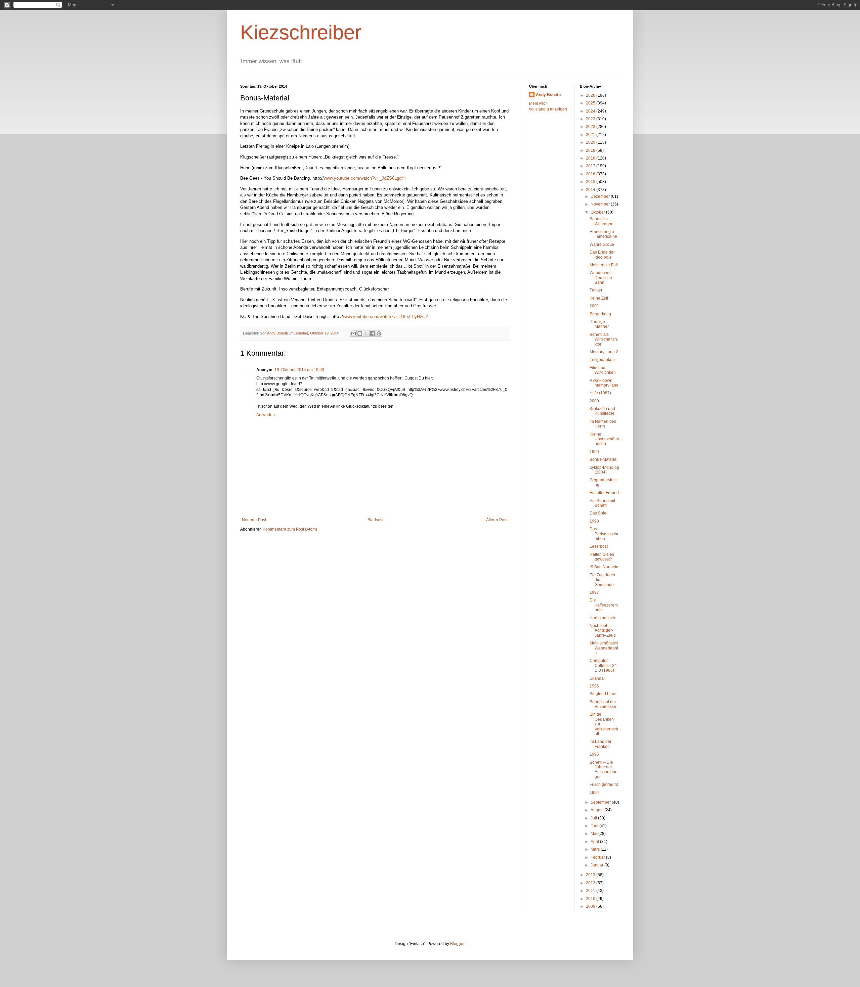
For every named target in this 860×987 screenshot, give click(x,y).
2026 (591, 95)
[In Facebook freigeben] (372, 333)
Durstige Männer (599, 324)
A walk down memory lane (604, 383)
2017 (591, 166)
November (601, 204)
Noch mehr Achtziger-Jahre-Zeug (603, 630)
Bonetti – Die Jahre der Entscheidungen (603, 769)
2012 (591, 883)
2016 (591, 174)
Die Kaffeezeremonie (604, 605)
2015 (591, 181)
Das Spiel (598, 513)
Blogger (457, 943)
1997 (594, 592)
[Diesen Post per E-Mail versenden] (353, 333)
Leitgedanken (602, 359)
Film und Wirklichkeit (602, 370)
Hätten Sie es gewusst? (602, 557)
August (597, 810)
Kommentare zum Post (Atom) (290, 529)
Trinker (596, 290)
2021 (591, 134)
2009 (591, 906)
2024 (591, 111)
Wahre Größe (602, 244)
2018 (591, 158)
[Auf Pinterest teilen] (379, 333)
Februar (598, 857)
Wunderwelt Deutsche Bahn (601, 277)
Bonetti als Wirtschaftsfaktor (604, 339)
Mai (594, 833)
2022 (591, 126)
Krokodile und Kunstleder (602, 411)
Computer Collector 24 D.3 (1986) (603, 665)
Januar (597, 865)
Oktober (598, 212)
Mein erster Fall (604, 265)
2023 (591, 119)
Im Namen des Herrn (603, 424)
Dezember (601, 196)
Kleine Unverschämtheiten (604, 439)
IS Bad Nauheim (604, 567)
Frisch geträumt (604, 784)
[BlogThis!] (359, 333)
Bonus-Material (603, 459)
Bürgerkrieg (600, 314)
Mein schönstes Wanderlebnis (604, 648)
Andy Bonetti (548, 94)
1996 (594, 686)
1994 (594, 792)
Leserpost (599, 546)
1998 (594, 521)
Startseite (376, 520)
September (601, 802)
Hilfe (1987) (600, 393)
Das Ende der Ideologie (602, 254)
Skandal (597, 678)
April (595, 841)
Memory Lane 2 (604, 352)
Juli (594, 818)
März (596, 849)
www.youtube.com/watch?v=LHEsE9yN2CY (385, 316)
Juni (595, 825)
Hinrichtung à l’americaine (603, 234)
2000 (594, 401)
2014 (591, 189)
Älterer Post (496, 520)
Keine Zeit (599, 298)
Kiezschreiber (300, 32)
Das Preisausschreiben (604, 534)
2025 (591, 103)
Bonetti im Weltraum (601, 221)
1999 (594, 451)
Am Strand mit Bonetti (602, 503)
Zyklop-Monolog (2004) (604, 470)
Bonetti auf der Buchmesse (603, 704)
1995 (594, 754)
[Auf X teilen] (366, 333)
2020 (591, 142)
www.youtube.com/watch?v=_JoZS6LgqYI (365, 178)
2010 (591, 898)
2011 (591, 890)
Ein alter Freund (604, 492)
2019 (591, 150)
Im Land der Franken (600, 744)
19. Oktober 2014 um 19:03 (299, 369)
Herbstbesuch (602, 618)
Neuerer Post (254, 520)
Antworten (265, 414)
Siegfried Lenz (603, 693)
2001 (594, 306)
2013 (591, 874)
